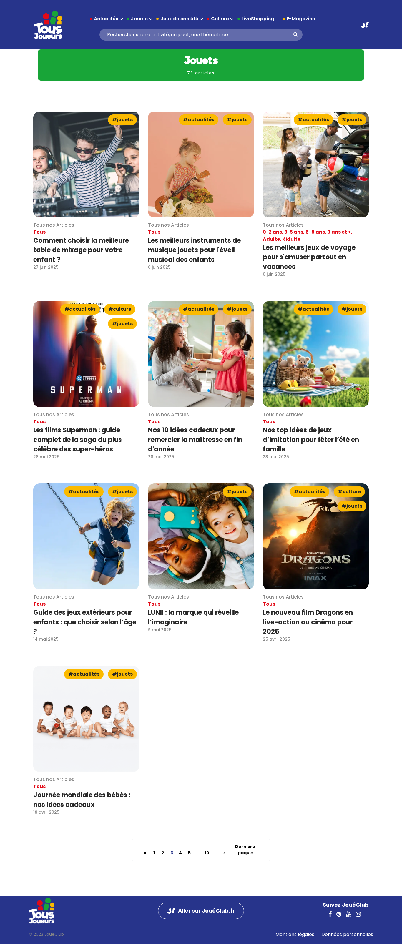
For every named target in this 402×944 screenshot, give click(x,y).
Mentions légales (294, 934)
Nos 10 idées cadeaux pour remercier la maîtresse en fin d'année (195, 440)
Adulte (271, 239)
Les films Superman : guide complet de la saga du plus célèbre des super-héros (77, 440)
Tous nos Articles (53, 225)
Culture (220, 18)
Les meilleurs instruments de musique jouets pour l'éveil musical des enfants (194, 250)
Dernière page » (245, 850)
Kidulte (291, 239)
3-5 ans (293, 232)
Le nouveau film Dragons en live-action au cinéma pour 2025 (308, 622)
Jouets (139, 18)
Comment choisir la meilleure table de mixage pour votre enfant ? (81, 250)
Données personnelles (347, 934)
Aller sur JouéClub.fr (365, 25)
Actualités (106, 18)
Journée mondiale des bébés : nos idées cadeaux (81, 799)
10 (207, 853)
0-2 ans (272, 232)
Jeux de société (179, 18)
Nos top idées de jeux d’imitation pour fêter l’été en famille (311, 440)
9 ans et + (339, 232)
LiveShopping (258, 18)
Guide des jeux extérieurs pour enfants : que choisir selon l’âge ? (84, 622)
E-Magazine (301, 18)
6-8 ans (315, 232)
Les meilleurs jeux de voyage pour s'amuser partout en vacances (309, 257)
